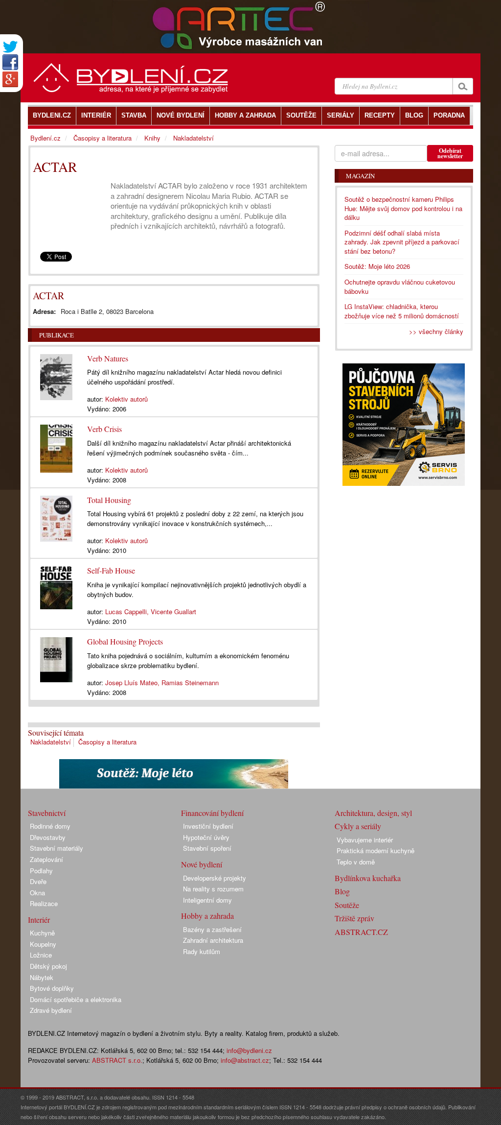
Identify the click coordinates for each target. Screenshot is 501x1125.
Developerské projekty (214, 878)
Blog (342, 891)
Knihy (152, 138)
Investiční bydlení (208, 826)
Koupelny (43, 944)
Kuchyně (42, 932)
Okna (37, 892)
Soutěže (347, 905)
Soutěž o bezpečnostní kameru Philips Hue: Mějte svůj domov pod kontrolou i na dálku (403, 208)
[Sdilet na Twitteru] (10, 47)
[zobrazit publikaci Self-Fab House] (56, 585)
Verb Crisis (104, 429)
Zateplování (46, 859)
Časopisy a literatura (107, 741)
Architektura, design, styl (373, 813)
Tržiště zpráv (354, 918)
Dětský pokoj (48, 966)
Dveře (38, 881)
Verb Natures (107, 358)
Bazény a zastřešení (212, 929)
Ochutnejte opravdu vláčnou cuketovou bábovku (399, 286)
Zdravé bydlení (51, 1010)
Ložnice (41, 954)
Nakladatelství (50, 741)
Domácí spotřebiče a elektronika (75, 999)
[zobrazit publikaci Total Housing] (56, 516)
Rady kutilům (201, 951)
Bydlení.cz (45, 138)
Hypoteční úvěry (206, 837)
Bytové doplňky (52, 988)
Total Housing (109, 500)
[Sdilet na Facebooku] (10, 62)
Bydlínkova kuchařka (368, 878)
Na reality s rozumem (213, 888)
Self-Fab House (111, 570)
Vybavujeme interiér (365, 839)
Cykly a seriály (358, 826)
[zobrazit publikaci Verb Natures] (56, 374)
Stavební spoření (207, 848)
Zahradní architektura (213, 940)
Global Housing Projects (125, 641)
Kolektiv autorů (126, 399)
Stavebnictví (47, 813)
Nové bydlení (201, 864)
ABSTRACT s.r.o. (117, 1060)
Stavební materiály (56, 848)
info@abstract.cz (245, 1060)
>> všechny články (436, 331)
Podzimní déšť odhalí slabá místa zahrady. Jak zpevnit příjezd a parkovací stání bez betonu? (401, 242)
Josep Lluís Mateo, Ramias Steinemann (162, 682)
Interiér (39, 919)
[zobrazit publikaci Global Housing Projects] (56, 657)
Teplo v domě (356, 861)
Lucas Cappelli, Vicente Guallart (150, 611)
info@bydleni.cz (249, 1050)
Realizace (44, 903)
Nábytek (41, 977)
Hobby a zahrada (207, 915)
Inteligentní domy (207, 900)
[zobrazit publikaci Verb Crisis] (56, 446)
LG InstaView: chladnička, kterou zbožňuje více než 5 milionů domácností (401, 311)
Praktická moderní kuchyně (375, 850)
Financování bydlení (212, 813)
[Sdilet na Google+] (10, 79)
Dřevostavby (48, 837)
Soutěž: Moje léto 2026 (377, 266)
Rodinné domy (50, 826)
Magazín (360, 175)
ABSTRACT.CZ (361, 932)
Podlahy (41, 870)
